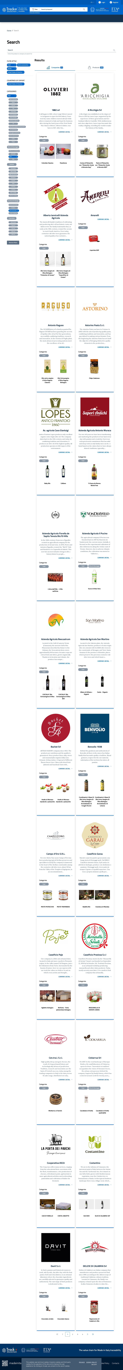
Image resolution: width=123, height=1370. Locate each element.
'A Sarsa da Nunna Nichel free (94, 484)
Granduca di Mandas (102, 907)
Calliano (63, 483)
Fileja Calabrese (94, 378)
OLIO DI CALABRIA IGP (102, 1216)
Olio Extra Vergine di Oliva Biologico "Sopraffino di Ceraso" (63, 274)
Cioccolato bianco (63, 1319)
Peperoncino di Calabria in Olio (94, 1320)
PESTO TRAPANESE (63, 907)
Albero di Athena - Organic (86, 693)
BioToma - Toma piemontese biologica (63, 1008)
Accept (94, 1364)
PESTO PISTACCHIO (47, 907)
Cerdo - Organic (102, 692)
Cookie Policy (91, 1362)
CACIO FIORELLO (47, 1216)
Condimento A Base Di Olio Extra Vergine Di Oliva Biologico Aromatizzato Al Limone (102, 801)
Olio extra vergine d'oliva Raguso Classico (47, 380)
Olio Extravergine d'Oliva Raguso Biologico (63, 380)
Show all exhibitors (35, 12)
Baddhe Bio (86, 907)
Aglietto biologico (47, 1007)
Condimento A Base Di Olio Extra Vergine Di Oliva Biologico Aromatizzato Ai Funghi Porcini (86, 801)
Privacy (82, 1362)
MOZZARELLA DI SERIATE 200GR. (94, 1008)
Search (10, 50)
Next (74, 474)
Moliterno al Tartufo (55, 1111)
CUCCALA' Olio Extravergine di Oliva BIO (63, 696)
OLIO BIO (86, 1216)
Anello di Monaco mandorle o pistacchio (47, 800)
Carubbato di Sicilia (86, 1111)
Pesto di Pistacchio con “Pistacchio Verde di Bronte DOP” (102, 165)
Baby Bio (47, 483)
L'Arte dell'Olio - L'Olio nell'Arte (55, 590)
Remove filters (13, 243)
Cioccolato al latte (47, 1319)
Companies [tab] (56, 67)
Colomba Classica (47, 163)
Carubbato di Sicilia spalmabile (102, 1112)
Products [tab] (98, 67)
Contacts (115, 1363)
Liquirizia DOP (94, 250)
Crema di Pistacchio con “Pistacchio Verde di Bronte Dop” (86, 165)
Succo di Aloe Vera (94, 589)
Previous (38, 474)
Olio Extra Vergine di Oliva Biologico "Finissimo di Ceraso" (47, 273)
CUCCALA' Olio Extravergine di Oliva (47, 695)
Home (9, 30)
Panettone (63, 163)
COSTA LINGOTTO (63, 1216)
